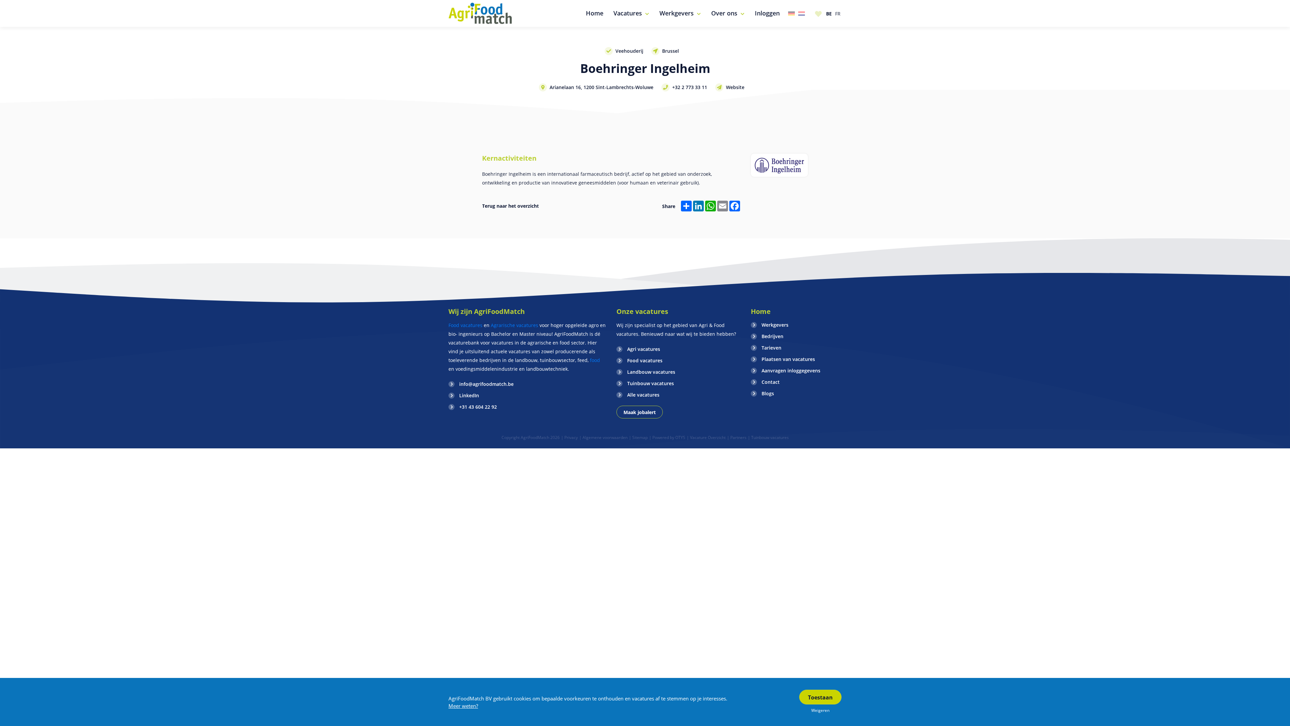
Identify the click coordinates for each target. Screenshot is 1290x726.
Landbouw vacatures (651, 372)
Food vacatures (465, 325)
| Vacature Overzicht (706, 437)
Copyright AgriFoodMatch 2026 (531, 437)
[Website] (480, 13)
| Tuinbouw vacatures (768, 437)
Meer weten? (463, 705)
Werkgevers (775, 325)
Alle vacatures (643, 395)
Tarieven (771, 348)
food (594, 360)
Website (735, 87)
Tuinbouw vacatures (650, 383)
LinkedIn (469, 395)
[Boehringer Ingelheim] (779, 165)
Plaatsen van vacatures (788, 359)
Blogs (768, 393)
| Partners (736, 437)
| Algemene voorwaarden (603, 437)
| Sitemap (638, 437)
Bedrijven (772, 336)
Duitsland (791, 13)
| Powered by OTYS (667, 437)
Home (761, 311)
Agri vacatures (643, 349)
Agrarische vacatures (514, 325)
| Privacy (569, 437)
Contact (771, 382)
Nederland (801, 13)
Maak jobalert (640, 412)
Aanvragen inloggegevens (791, 370)
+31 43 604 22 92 (478, 407)
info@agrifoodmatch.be (486, 384)
